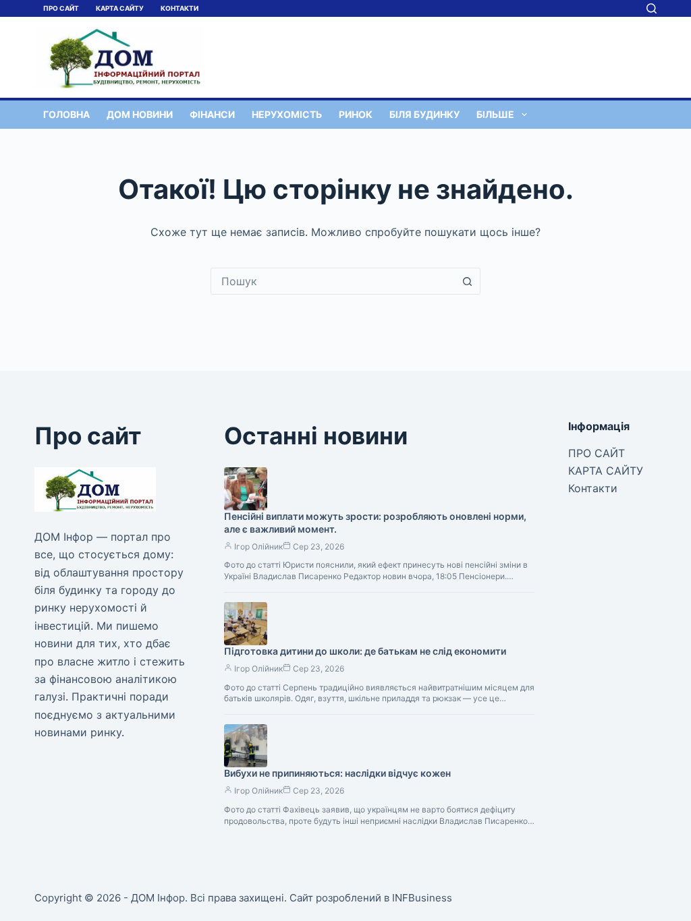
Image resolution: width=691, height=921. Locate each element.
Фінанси (212, 114)
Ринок (355, 114)
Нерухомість (287, 114)
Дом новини (140, 114)
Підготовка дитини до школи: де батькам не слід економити (365, 651)
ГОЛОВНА (66, 114)
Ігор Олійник (258, 546)
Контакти (179, 8)
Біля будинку (424, 114)
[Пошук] (651, 8)
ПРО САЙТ (61, 8)
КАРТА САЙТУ (120, 8)
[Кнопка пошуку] (467, 281)
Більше (495, 114)
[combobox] (332, 281)
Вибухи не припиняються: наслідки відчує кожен (337, 773)
